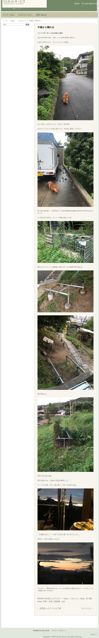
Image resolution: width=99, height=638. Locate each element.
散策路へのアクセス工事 (49, 608)
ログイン (94, 634)
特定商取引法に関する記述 (41, 630)
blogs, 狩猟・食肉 (45, 601)
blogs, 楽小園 (86, 598)
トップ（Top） (9, 15)
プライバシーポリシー (59, 630)
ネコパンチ (88, 608)
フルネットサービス (24, 4)
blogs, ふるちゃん (71, 598)
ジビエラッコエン (25, 15)
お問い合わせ (41, 15)
